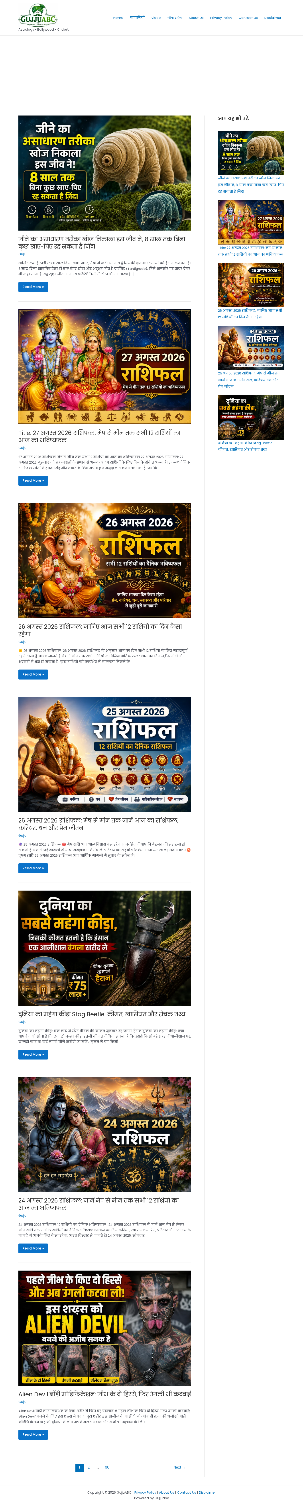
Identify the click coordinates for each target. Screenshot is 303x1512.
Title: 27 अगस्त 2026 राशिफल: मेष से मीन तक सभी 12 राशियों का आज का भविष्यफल (99, 437)
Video (156, 17)
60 (107, 1467)
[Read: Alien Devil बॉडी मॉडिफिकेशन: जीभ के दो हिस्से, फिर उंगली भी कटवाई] (104, 1328)
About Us (196, 17)
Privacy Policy (221, 17)
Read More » (33, 287)
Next (179, 1467)
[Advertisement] (151, 69)
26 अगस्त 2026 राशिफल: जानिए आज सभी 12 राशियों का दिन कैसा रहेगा (100, 630)
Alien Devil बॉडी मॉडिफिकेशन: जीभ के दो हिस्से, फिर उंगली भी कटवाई (104, 1394)
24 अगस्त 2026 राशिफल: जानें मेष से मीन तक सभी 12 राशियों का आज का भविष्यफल (98, 1204)
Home (118, 17)
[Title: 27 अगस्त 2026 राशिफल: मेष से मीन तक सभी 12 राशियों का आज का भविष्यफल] (251, 222)
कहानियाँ (137, 17)
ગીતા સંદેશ (174, 17)
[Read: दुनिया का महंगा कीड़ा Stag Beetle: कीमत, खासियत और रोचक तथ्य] (104, 948)
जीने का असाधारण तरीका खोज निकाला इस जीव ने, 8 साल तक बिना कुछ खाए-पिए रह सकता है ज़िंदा (101, 243)
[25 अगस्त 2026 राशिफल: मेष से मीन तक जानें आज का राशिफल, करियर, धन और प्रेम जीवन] (251, 348)
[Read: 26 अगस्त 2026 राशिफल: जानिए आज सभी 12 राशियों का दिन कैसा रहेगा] (104, 560)
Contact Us (248, 17)
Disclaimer (272, 17)
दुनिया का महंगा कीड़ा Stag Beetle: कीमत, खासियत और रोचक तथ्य (101, 1014)
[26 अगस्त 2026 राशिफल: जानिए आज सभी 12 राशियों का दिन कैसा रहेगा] (251, 285)
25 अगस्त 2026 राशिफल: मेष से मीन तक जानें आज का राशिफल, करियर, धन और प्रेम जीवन (98, 824)
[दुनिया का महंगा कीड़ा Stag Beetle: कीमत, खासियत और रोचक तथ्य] (251, 417)
